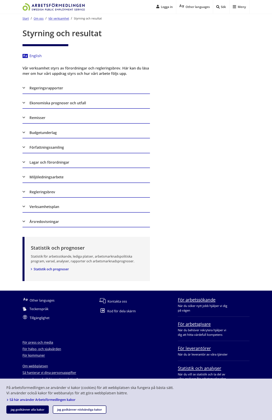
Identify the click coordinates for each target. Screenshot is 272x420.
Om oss (39, 18)
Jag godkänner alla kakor (27, 409)
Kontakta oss (117, 301)
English (35, 55)
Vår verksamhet (58, 18)
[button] (86, 88)
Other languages (42, 300)
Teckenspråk (38, 309)
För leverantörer (194, 348)
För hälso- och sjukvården (42, 349)
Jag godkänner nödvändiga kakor (79, 409)
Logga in (167, 7)
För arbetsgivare (194, 324)
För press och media (38, 342)
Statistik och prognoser (51, 269)
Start (26, 18)
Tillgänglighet (40, 318)
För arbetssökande (196, 300)
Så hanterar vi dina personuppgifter (49, 372)
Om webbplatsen (35, 366)
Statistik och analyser (199, 368)
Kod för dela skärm (121, 311)
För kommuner (34, 355)
